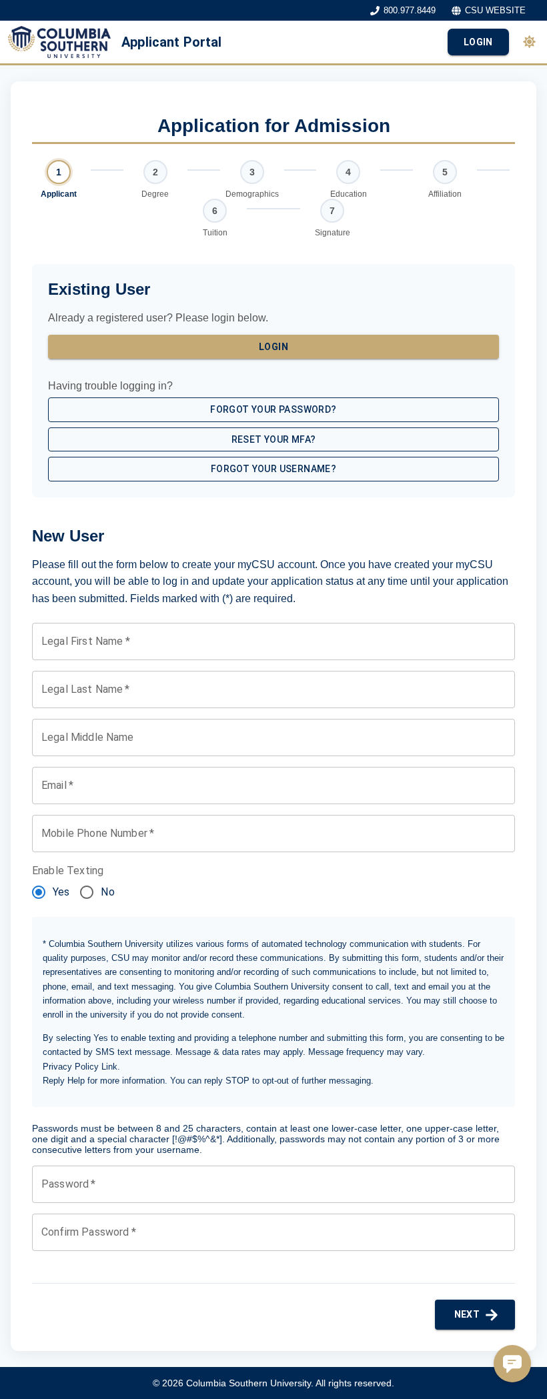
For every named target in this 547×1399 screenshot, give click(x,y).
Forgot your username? (273, 468)
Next (467, 1314)
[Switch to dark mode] (529, 41)
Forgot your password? (273, 409)
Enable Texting (67, 870)
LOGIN (478, 42)
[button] (512, 1363)
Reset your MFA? (273, 439)
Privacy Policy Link (80, 1067)
